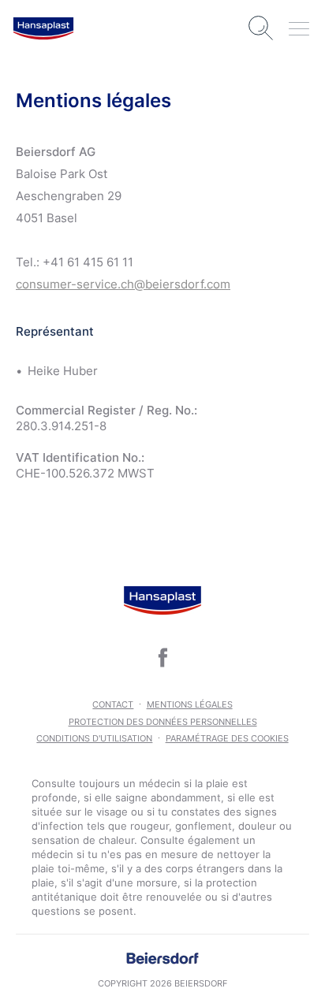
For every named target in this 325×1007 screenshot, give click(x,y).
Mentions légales (190, 704)
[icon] (162, 657)
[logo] (43, 28)
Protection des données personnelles (163, 721)
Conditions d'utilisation (94, 738)
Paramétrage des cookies (227, 738)
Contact (112, 704)
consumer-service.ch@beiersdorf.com (123, 284)
